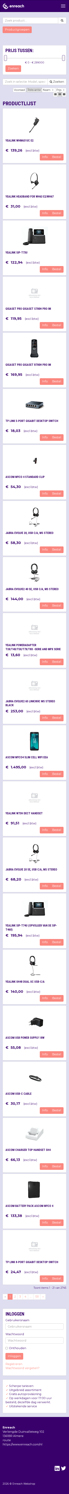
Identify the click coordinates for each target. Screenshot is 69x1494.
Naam (47, 90)
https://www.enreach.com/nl (22, 1444)
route (7, 1440)
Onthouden (17, 1348)
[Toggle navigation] (63, 6)
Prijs (59, 90)
